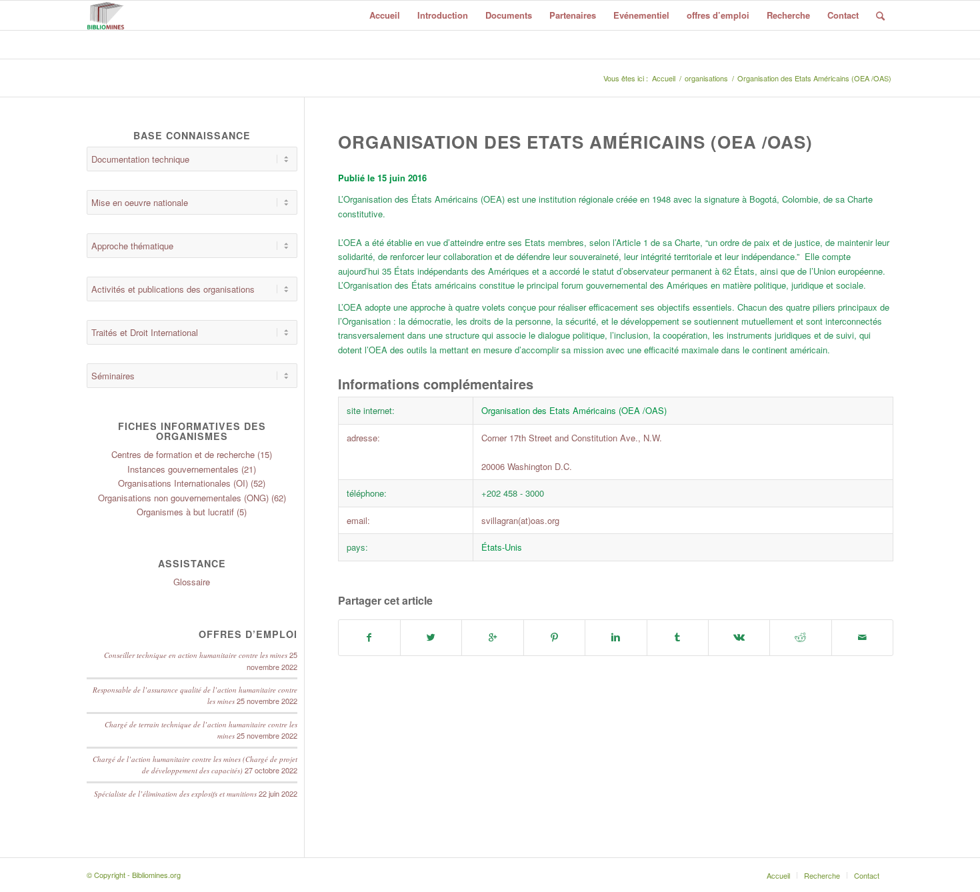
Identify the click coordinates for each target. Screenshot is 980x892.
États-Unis (501, 547)
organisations (706, 78)
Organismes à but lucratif (185, 511)
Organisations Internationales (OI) (183, 483)
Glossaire (191, 581)
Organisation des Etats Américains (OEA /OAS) (575, 141)
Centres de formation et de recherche (183, 454)
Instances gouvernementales (183, 469)
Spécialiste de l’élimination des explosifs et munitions (175, 794)
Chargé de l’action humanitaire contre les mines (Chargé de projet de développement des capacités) (195, 765)
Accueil (663, 78)
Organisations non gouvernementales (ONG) (183, 497)
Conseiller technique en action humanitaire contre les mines (195, 655)
